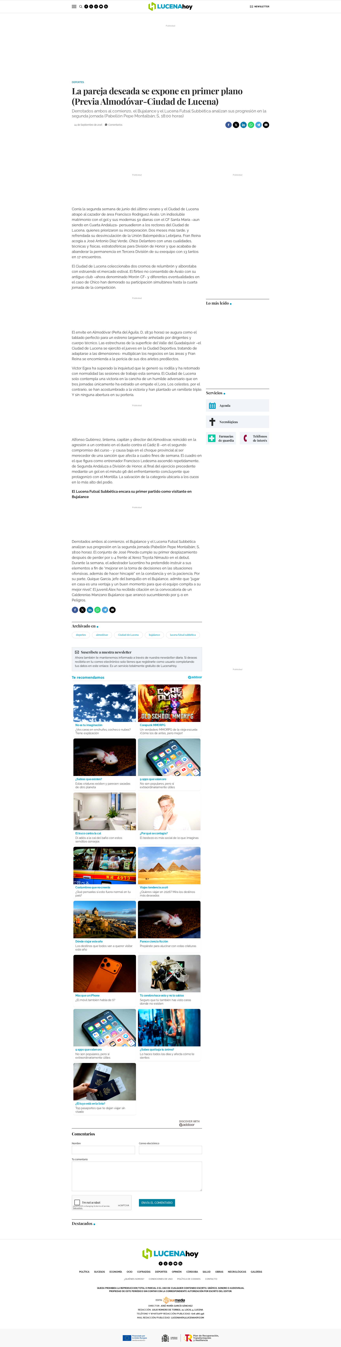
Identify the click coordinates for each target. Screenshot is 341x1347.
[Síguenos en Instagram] (96, 6)
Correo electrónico (149, 1143)
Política (84, 1271)
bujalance (154, 635)
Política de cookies (188, 1279)
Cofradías (143, 1271)
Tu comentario (80, 1159)
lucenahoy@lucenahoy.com (187, 1317)
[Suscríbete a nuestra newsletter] (137, 659)
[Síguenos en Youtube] (101, 6)
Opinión (177, 1271)
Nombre (76, 1143)
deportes (81, 635)
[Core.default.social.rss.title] (106, 6)
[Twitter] (236, 125)
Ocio (129, 1271)
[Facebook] (228, 125)
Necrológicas (237, 1271)
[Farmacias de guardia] (221, 438)
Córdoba (192, 1271)
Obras (219, 1271)
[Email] (266, 125)
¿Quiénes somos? (134, 1279)
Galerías (256, 1271)
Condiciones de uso (160, 1279)
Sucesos (99, 1271)
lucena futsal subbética (183, 635)
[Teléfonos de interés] (254, 438)
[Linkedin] (243, 125)
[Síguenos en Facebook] (86, 6)
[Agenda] (237, 405)
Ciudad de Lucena (128, 635)
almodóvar (102, 635)
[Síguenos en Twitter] (91, 6)
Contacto (211, 1279)
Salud (207, 1271)
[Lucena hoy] (170, 1258)
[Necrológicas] (237, 422)
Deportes (78, 82)
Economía (116, 1271)
